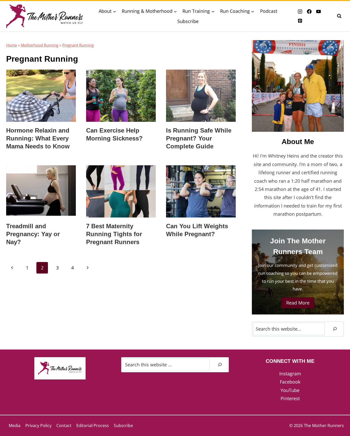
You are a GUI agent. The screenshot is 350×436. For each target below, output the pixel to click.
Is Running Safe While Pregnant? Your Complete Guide (198, 138)
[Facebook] (309, 11)
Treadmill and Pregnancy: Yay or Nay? (33, 234)
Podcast (268, 11)
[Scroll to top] (336, 415)
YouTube (290, 390)
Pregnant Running (78, 45)
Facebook (290, 382)
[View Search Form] (339, 16)
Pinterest (290, 398)
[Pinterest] (300, 20)
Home (11, 45)
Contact (63, 425)
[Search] (335, 329)
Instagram (290, 373)
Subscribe (188, 21)
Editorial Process (92, 425)
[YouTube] (318, 11)
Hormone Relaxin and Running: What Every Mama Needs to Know (38, 138)
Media (14, 425)
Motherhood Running (39, 45)
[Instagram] (300, 11)
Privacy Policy (38, 425)
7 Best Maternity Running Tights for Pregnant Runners (114, 234)
